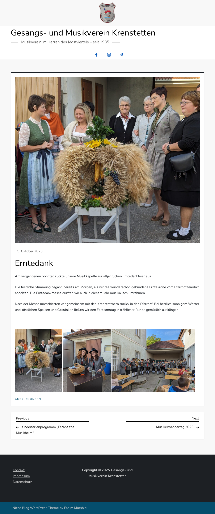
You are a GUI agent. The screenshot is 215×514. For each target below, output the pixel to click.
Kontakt (19, 470)
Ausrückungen (28, 399)
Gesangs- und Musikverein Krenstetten (83, 32)
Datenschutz (22, 482)
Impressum (21, 476)
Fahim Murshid (75, 508)
